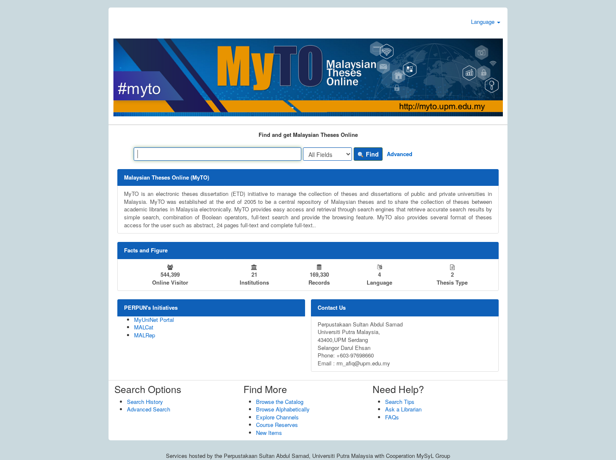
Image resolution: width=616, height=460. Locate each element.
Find (371, 154)
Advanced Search (148, 409)
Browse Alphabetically (283, 409)
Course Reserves (277, 425)
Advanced (399, 154)
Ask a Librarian (403, 409)
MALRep (144, 335)
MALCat (143, 327)
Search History (145, 402)
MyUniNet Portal (154, 320)
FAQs (392, 417)
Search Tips (399, 402)
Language (483, 22)
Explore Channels (277, 417)
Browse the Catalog (279, 402)
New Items (269, 433)
